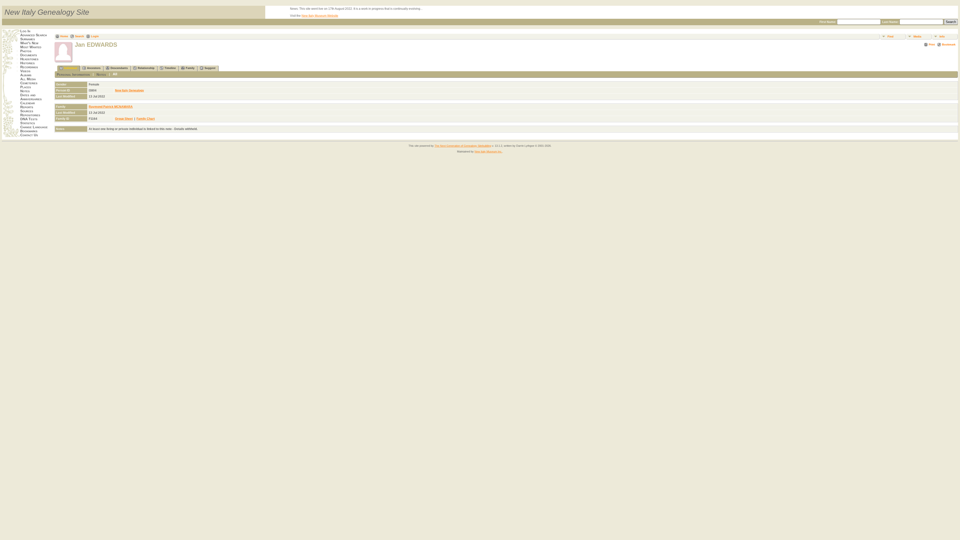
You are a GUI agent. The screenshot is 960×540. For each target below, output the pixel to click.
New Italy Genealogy (129, 90)
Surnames (27, 39)
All (115, 74)
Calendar (27, 103)
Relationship (146, 68)
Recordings (29, 67)
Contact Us (29, 135)
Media (917, 36)
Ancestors (93, 68)
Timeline (170, 68)
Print (932, 44)
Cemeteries (29, 83)
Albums (26, 75)
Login (95, 36)
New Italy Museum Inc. (488, 151)
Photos (26, 51)
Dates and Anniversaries (31, 97)
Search (79, 36)
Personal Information (73, 74)
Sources (26, 111)
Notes (25, 91)
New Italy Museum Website (320, 16)
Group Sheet (124, 118)
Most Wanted (30, 47)
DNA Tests (29, 119)
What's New (29, 43)
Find (891, 36)
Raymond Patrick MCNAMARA (111, 106)
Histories (27, 63)
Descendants (119, 68)
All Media (28, 79)
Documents (28, 55)
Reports (26, 107)
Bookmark (949, 44)
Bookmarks (29, 131)
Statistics (27, 123)
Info (942, 36)
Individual (70, 68)
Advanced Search (33, 35)
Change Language (34, 127)
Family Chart (145, 118)
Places (25, 87)
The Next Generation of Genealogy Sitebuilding (462, 145)
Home (64, 36)
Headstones (29, 59)
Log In (25, 31)
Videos (25, 71)
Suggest (210, 68)
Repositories (30, 115)
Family (190, 68)
